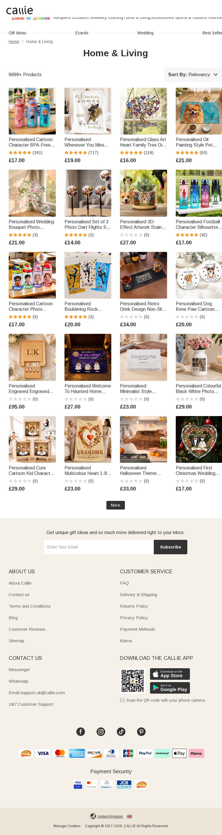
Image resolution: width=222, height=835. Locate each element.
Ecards (81, 33)
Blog (13, 617)
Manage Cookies (66, 826)
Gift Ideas (17, 33)
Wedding (145, 33)
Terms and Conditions (30, 606)
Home (14, 41)
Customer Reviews (27, 629)
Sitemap (16, 640)
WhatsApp (18, 681)
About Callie (20, 583)
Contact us (19, 594)
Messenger (19, 669)
